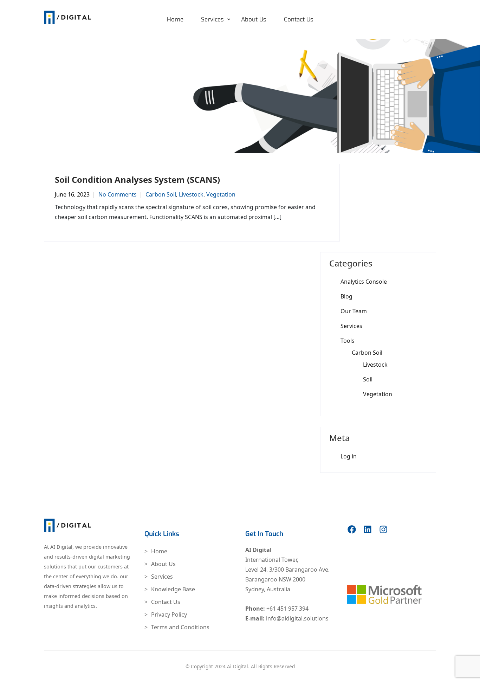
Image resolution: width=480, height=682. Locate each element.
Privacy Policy (169, 614)
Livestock (191, 194)
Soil (367, 379)
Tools (347, 341)
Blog (346, 296)
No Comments (117, 194)
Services (212, 19)
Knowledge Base (173, 589)
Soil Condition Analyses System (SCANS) (137, 179)
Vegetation (220, 194)
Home (175, 19)
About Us (253, 19)
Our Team (353, 311)
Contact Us (298, 19)
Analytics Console (363, 281)
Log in (348, 456)
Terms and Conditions (180, 627)
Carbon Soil (160, 194)
